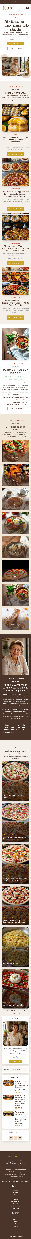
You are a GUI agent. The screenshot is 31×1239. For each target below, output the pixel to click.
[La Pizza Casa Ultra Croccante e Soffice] (15, 822)
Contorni (16, 481)
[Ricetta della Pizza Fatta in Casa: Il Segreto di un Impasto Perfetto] (15, 905)
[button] (27, 8)
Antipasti (15, 457)
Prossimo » (16, 1013)
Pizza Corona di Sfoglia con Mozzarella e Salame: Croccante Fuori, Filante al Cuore (15, 248)
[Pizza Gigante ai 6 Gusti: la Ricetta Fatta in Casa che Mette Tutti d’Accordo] (15, 281)
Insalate (15, 529)
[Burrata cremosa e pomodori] (15, 988)
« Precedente (11, 1011)
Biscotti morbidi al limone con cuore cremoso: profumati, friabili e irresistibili (15, 139)
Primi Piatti (15, 601)
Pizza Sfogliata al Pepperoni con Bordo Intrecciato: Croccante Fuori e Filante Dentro (15, 194)
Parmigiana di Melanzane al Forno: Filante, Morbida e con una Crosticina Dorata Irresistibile (20, 1101)
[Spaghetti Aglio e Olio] (15, 947)
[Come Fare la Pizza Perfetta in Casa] (15, 781)
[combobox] (15, 1070)
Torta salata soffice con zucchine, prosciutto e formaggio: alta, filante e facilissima (20, 1117)
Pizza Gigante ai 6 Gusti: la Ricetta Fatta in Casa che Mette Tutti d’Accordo (15, 303)
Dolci (15, 134)
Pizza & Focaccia (15, 188)
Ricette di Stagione (15, 625)
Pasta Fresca (15, 553)
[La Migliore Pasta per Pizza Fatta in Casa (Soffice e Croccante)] (15, 864)
